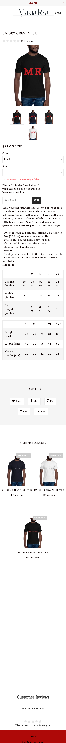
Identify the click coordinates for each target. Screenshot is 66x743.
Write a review (33, 708)
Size (4, 166)
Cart (58, 13)
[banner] (33, 13)
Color (5, 153)
